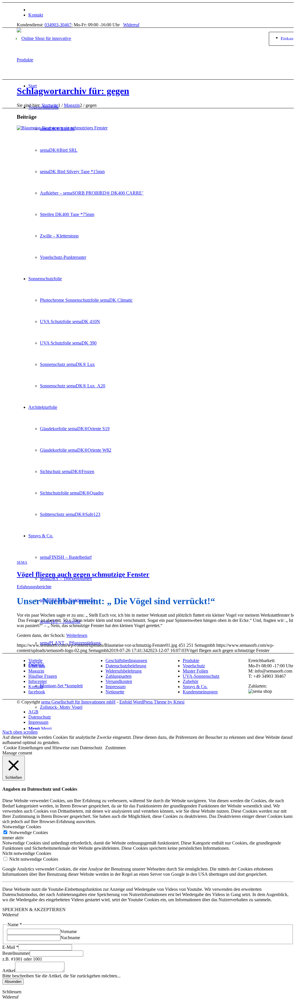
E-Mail (10, 947)
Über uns (36, 665)
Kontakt (35, 14)
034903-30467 (58, 24)
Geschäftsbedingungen (126, 660)
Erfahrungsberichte (34, 586)
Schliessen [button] (11, 991)
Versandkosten (119, 681)
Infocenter (37, 681)
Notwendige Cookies (28, 832)
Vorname (68, 931)
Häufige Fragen (42, 676)
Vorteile (35, 660)
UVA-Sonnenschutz (201, 676)
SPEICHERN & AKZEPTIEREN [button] (34, 909)
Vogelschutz (194, 665)
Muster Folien (195, 670)
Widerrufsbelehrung (124, 670)
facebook (36, 691)
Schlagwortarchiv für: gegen (73, 91)
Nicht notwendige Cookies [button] (26, 853)
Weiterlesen (76, 635)
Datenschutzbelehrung (126, 665)
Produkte (191, 660)
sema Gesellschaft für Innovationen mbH (78, 701)
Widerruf (131, 24)
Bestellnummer (16, 953)
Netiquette (115, 691)
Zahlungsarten (119, 676)
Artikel (8, 970)
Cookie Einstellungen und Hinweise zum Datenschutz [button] (53, 747)
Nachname (70, 937)
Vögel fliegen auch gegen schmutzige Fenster (83, 574)
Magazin (36, 670)
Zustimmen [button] (115, 747)
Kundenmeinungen (200, 691)
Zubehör (190, 681)
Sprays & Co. (195, 686)
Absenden (13, 981)
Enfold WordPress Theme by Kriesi (151, 701)
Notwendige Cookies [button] (21, 826)
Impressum (115, 686)
